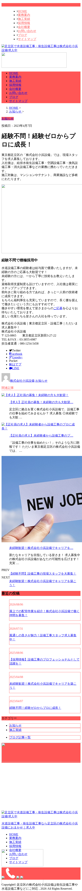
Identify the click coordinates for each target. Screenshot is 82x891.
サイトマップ (27, 39)
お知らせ (41, 380)
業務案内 (24, 14)
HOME (22, 11)
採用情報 (24, 23)
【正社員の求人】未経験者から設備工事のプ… (41, 435)
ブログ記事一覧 (20, 737)
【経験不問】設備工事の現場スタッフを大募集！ (42, 573)
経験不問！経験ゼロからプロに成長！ (35, 707)
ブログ (22, 35)
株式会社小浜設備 (22, 380)
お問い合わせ (27, 31)
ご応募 (58, 308)
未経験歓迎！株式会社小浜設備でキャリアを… (41, 548)
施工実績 (24, 19)
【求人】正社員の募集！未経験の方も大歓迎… (41, 402)
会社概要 (24, 27)
